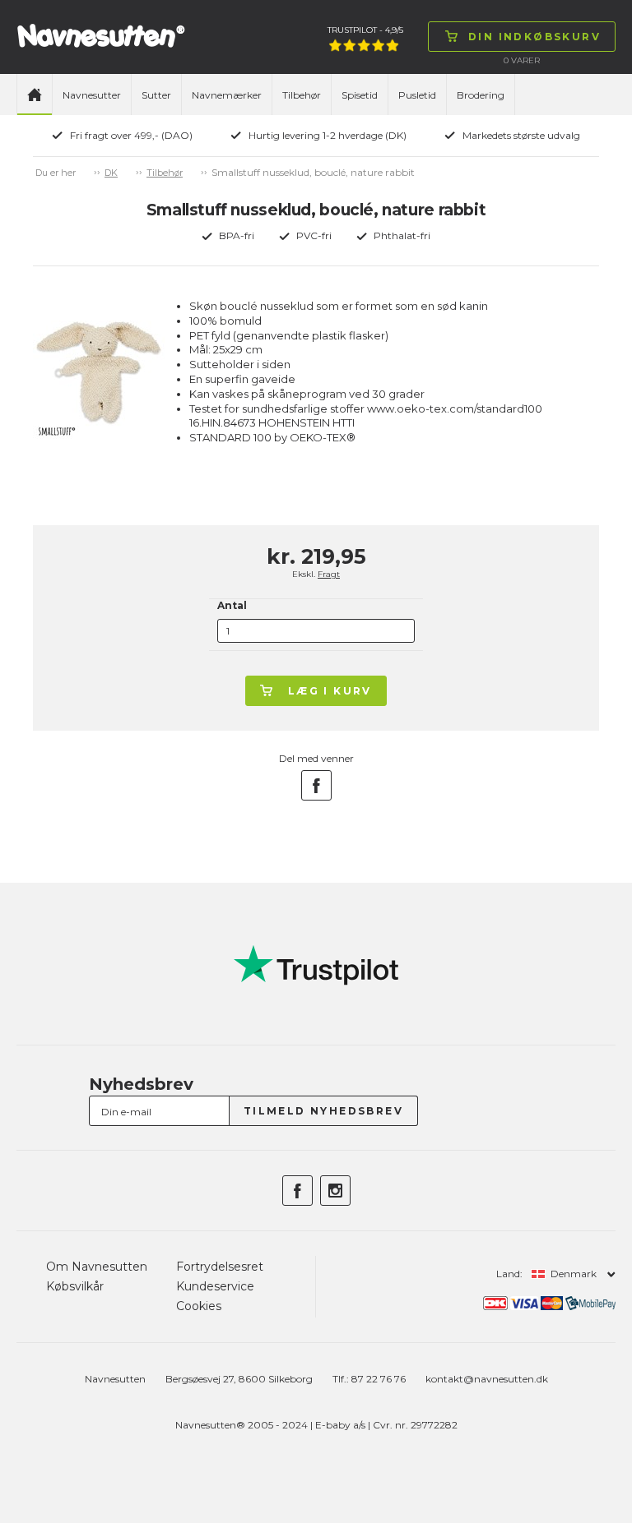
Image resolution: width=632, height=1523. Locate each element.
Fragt (329, 574)
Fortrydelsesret (219, 1266)
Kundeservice (215, 1286)
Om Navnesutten (96, 1266)
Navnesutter (92, 95)
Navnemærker (227, 95)
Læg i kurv (330, 691)
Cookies (198, 1306)
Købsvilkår (75, 1286)
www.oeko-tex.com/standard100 (454, 408)
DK (111, 172)
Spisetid (360, 95)
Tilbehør (301, 95)
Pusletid (417, 95)
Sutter (156, 95)
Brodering (480, 95)
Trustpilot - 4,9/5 (365, 30)
